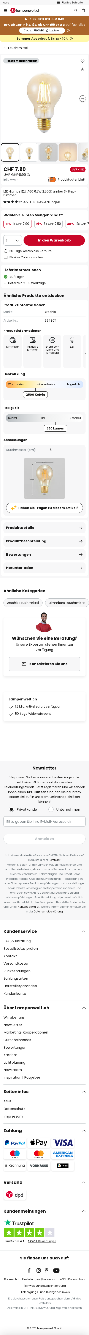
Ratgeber (32, 1077)
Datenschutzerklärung (48, 911)
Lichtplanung (14, 1062)
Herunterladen (19, 567)
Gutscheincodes (17, 1039)
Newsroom (12, 1069)
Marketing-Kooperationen (25, 1032)
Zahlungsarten (15, 978)
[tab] (44, 962)
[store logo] (27, 10)
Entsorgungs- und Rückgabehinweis (45, 1292)
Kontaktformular (28, 907)
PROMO (42, 30)
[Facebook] (32, 1270)
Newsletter (12, 1024)
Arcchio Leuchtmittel (23, 603)
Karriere (10, 1054)
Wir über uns (14, 1017)
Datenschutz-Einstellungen (22, 1279)
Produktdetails (20, 527)
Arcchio (50, 312)
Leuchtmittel (18, 48)
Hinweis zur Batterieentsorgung (45, 1286)
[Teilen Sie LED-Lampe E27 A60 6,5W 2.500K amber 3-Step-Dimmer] (82, 69)
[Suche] (76, 10)
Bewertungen (18, 554)
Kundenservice (20, 931)
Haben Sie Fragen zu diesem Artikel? (48, 508)
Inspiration (12, 1077)
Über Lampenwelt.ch (26, 1008)
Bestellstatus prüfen (20, 948)
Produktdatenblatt (72, 179)
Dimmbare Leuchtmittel (67, 603)
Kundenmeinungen (24, 1211)
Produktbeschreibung (26, 541)
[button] (10, 152)
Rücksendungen (16, 971)
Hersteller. (55, 860)
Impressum (13, 1116)
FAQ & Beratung (17, 940)
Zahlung (12, 1131)
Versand (12, 1182)
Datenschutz (14, 1108)
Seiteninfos (16, 1092)
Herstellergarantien (20, 985)
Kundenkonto (14, 993)
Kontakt (10, 956)
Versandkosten (16, 963)
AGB (7, 1101)
